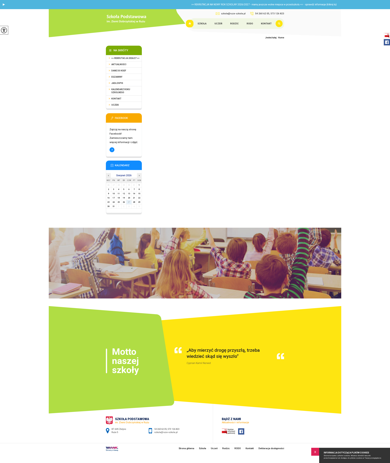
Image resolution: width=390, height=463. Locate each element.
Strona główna (190, 23)
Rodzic (234, 23)
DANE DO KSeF (118, 70)
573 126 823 (173, 429)
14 (134, 194)
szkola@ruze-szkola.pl (233, 13)
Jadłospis (117, 83)
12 (124, 194)
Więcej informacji (112, 149)
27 (129, 202)
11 (119, 194)
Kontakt (266, 23)
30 (108, 206)
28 (134, 202)
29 (139, 202)
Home (281, 38)
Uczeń (218, 23)
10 (114, 194)
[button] (4, 4)
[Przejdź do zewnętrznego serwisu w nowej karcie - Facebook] (128, 119)
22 (139, 198)
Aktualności (118, 64)
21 (134, 198)
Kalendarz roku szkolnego (120, 91)
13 (129, 194)
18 (119, 198)
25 (119, 202)
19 (124, 198)
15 (139, 194)
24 (114, 202)
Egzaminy (116, 77)
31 (114, 206)
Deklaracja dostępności (271, 448)
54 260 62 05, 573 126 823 (269, 13)
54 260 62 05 (160, 429)
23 (108, 202)
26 (124, 202)
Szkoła (202, 23)
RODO (250, 23)
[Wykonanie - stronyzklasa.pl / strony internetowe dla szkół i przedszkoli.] (112, 449)
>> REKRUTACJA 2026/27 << (125, 58)
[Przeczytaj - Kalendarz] (128, 166)
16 (108, 198)
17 (114, 198)
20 (129, 198)
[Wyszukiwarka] (280, 23)
